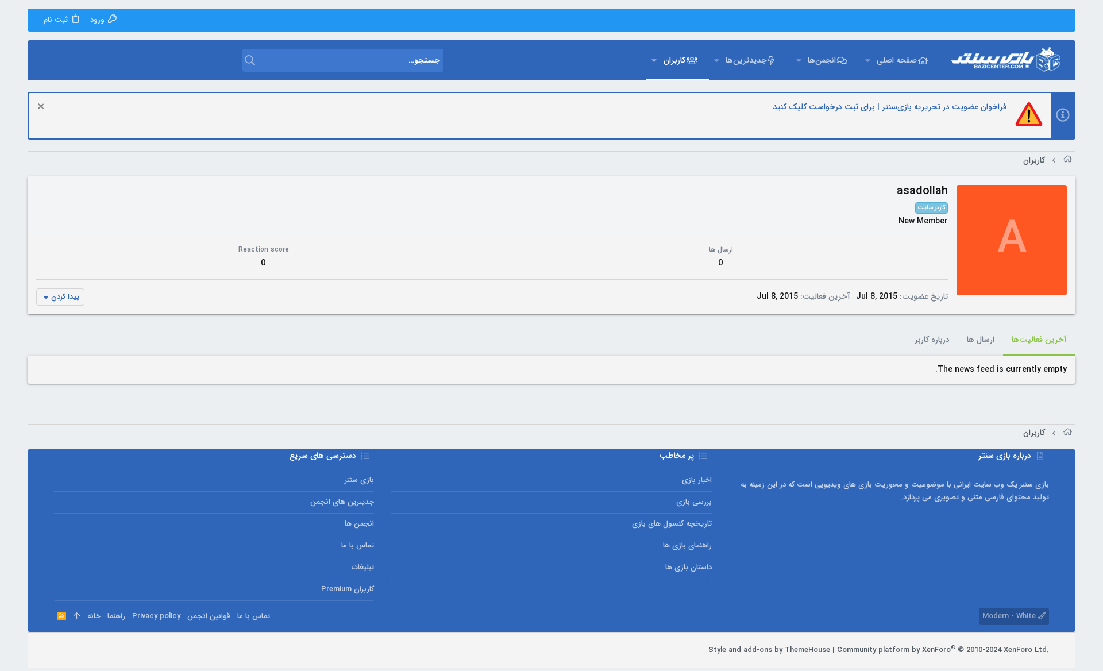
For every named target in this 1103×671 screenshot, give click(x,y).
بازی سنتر (359, 480)
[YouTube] (59, 650)
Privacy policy (156, 616)
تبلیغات (363, 567)
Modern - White (1010, 616)
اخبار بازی (697, 480)
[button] (867, 60)
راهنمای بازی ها (687, 545)
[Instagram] (93, 650)
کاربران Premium (347, 589)
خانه (94, 616)
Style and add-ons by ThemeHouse (769, 650)
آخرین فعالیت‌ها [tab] (1039, 339)
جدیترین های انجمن (342, 502)
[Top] (77, 616)
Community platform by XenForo (943, 650)
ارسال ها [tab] (980, 339)
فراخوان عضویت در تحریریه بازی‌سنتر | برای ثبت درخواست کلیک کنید (889, 107)
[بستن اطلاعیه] (42, 108)
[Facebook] (111, 650)
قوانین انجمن (208, 616)
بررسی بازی (694, 502)
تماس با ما (357, 545)
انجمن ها (359, 524)
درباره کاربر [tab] (932, 339)
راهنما (116, 616)
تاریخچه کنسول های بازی (672, 524)
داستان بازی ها (688, 567)
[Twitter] (76, 650)
